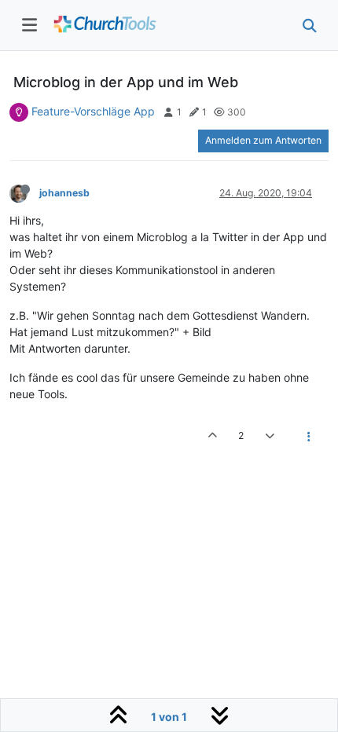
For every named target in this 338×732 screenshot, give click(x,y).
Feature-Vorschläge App (93, 111)
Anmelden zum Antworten (263, 140)
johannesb (64, 193)
